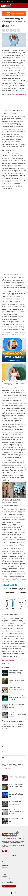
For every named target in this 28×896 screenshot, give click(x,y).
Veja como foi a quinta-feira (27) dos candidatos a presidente (16, 706)
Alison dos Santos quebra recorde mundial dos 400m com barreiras (16, 786)
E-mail (3, 751)
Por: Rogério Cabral (9, 25)
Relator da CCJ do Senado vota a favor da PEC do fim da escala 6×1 (17, 820)
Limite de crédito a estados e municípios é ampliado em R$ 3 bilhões (17, 714)
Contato (3, 1)
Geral (3, 857)
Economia (4, 867)
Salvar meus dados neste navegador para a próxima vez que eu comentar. (13, 765)
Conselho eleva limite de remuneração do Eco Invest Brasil (16, 680)
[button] (3, 30)
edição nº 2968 (9, 660)
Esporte (3, 863)
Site (3, 757)
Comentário (5, 728)
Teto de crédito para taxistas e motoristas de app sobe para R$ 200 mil (17, 697)
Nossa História (10, 1)
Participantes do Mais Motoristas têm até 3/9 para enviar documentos (16, 803)
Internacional (5, 865)
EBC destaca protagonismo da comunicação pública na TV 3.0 (17, 794)
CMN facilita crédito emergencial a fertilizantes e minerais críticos (17, 689)
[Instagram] (6, 851)
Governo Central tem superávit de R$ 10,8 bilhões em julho (16, 811)
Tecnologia (4, 859)
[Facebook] (3, 851)
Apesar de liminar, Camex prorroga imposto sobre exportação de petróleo (16, 672)
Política (3, 861)
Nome (3, 746)
